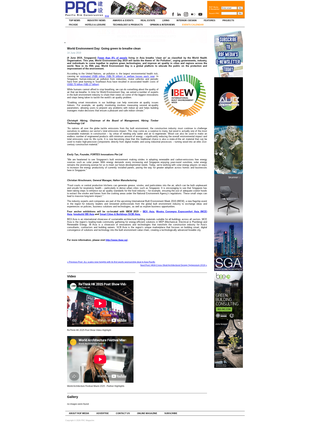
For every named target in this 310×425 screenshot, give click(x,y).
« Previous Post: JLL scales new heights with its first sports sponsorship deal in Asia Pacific (111, 262)
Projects (228, 20)
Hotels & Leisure (95, 24)
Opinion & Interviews (162, 24)
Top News (74, 20)
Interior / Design (187, 20)
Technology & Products (128, 24)
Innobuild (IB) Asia (83, 214)
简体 (107, 16)
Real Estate (148, 20)
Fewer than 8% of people (112, 57)
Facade (73, 24)
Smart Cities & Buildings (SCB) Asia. (120, 214)
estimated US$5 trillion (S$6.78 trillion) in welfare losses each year (117, 76)
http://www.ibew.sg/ (117, 240)
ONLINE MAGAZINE (147, 413)
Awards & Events (123, 20)
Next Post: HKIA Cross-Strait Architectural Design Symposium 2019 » (173, 265)
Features (209, 20)
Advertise (102, 413)
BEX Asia (148, 211)
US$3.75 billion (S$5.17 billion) (83, 84)
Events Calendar (193, 24)
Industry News (96, 20)
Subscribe (170, 413)
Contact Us (123, 413)
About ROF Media (79, 413)
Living (165, 20)
